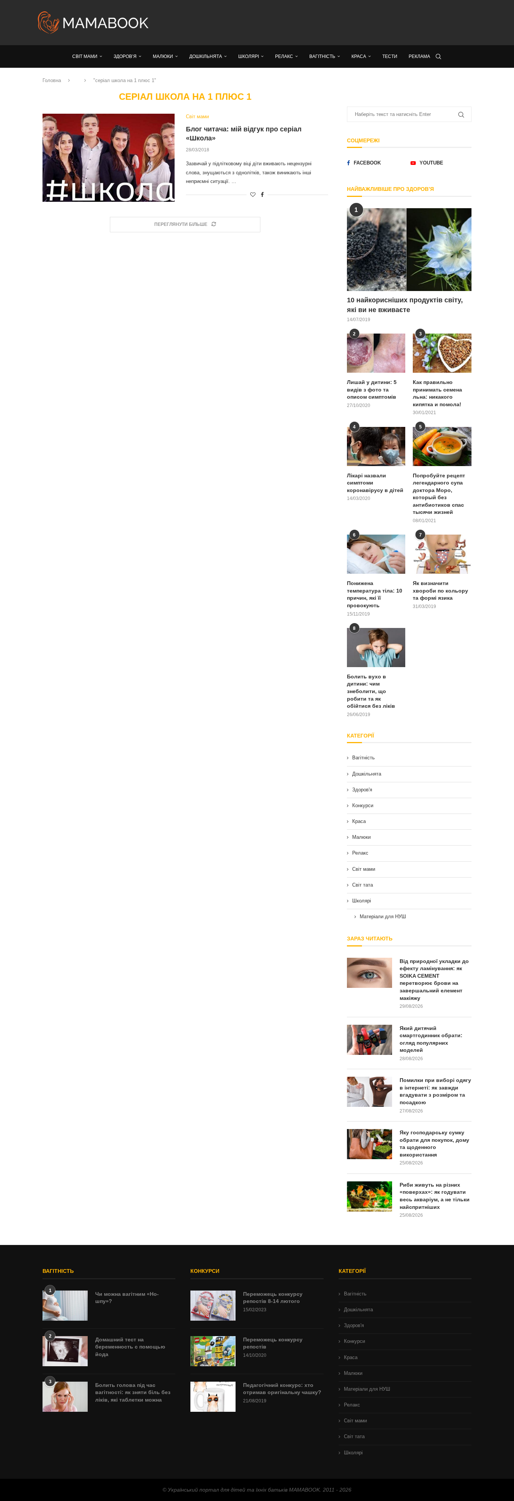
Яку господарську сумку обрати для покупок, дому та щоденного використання (434, 1143)
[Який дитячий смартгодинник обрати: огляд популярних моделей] (369, 1040)
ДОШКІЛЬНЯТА (205, 56)
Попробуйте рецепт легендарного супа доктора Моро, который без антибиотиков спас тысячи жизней (439, 493)
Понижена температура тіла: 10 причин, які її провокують (374, 594)
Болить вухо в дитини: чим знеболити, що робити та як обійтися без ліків (371, 691)
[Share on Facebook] (262, 195)
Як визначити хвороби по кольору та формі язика (440, 590)
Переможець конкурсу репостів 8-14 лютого (273, 1297)
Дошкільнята (366, 774)
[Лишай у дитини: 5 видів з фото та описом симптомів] (376, 353)
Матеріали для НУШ (383, 916)
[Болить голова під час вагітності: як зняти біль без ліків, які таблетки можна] (65, 1397)
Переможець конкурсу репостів (273, 1343)
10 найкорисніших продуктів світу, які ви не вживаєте (405, 304)
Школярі (361, 901)
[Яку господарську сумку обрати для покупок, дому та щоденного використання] (369, 1144)
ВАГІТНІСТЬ (322, 56)
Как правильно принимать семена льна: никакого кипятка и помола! (437, 393)
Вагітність (363, 757)
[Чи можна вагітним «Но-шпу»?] (65, 1306)
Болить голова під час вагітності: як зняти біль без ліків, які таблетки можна (132, 1392)
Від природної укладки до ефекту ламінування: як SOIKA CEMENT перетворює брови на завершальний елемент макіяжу (434, 979)
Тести (389, 56)
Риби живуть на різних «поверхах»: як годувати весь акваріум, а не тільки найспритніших (435, 1196)
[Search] (438, 56)
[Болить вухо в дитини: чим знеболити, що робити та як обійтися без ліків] (376, 647)
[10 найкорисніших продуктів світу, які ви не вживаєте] (409, 249)
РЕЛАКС (284, 56)
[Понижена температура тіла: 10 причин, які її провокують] (376, 554)
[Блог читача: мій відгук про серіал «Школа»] (109, 158)
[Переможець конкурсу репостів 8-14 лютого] (213, 1306)
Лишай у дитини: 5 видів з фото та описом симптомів (372, 389)
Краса (359, 821)
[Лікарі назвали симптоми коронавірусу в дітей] (376, 446)
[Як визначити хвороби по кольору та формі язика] (442, 554)
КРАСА (358, 56)
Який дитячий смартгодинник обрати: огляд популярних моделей (431, 1039)
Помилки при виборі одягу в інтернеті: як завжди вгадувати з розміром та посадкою (435, 1091)
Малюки (361, 837)
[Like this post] (252, 195)
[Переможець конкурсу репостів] (213, 1351)
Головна (52, 80)
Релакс (360, 853)
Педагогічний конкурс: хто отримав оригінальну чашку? (282, 1389)
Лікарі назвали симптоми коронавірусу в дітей (375, 482)
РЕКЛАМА (419, 56)
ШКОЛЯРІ (248, 56)
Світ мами (363, 869)
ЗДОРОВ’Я (125, 56)
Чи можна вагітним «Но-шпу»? (127, 1297)
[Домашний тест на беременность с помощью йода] (65, 1351)
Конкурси (362, 805)
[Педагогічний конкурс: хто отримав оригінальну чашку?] (213, 1397)
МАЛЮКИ (163, 56)
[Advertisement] (332, 23)
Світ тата (362, 885)
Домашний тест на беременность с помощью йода (130, 1346)
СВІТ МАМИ (84, 56)
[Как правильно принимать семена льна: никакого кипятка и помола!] (442, 353)
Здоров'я (362, 789)
